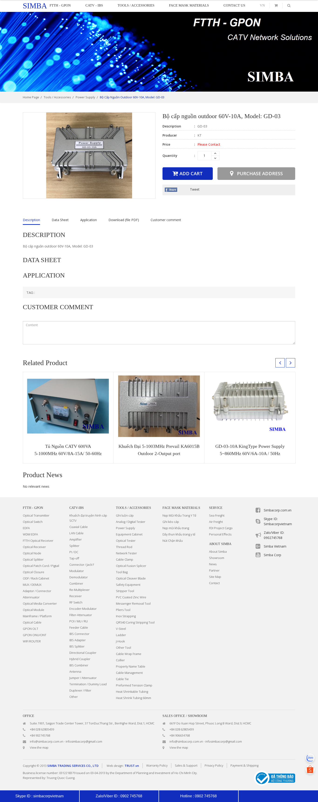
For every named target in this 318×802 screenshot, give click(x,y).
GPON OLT (30, 629)
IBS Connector (79, 634)
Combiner (76, 583)
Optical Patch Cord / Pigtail (41, 566)
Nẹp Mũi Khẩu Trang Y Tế (179, 515)
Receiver (75, 596)
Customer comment (166, 220)
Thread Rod (124, 547)
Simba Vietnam (275, 546)
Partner (214, 570)
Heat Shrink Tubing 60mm (133, 698)
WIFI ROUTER (32, 641)
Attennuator (31, 597)
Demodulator (78, 577)
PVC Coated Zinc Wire (131, 597)
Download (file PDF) (123, 220)
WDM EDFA (30, 534)
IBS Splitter (77, 646)
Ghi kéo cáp (170, 522)
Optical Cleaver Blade (131, 578)
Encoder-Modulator (83, 609)
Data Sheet (60, 220)
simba (35, 6)
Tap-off (74, 558)
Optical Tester (125, 540)
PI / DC (73, 552)
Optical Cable (32, 622)
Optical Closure (33, 572)
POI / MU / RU (78, 621)
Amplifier (75, 539)
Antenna (75, 671)
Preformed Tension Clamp (134, 685)
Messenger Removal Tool (133, 603)
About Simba (218, 551)
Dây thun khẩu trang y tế (178, 534)
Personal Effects (220, 534)
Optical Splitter (33, 559)
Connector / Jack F (81, 564)
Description (31, 220)
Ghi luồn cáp (125, 515)
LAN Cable (76, 533)
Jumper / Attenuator (83, 678)
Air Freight (216, 522)
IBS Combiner (78, 665)
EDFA (26, 528)
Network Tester (126, 553)
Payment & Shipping (244, 765)
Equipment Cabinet (129, 534)
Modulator (76, 571)
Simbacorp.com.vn (277, 510)
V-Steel (121, 629)
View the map (39, 747)
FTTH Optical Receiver (38, 540)
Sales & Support (186, 765)
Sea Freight (216, 515)
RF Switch (75, 602)
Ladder (121, 635)
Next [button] (290, 362)
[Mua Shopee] (310, 769)
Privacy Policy (214, 765)
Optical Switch (33, 522)
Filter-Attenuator (80, 615)
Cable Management (129, 673)
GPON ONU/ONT (34, 635)
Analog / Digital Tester (130, 522)
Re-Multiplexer (79, 590)
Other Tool (123, 647)
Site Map (215, 577)
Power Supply (125, 528)
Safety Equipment (128, 585)
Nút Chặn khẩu (172, 540)
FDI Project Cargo (221, 528)
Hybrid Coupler (79, 659)
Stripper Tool (125, 591)
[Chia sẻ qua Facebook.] (171, 189)
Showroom (216, 558)
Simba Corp (272, 555)
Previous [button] (280, 362)
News (213, 564)
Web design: (115, 766)
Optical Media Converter (40, 603)
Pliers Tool (123, 610)
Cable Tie (122, 679)
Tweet (195, 189)
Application (88, 220)
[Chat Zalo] (310, 758)
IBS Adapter (77, 640)
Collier (120, 660)
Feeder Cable (78, 627)
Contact (214, 583)
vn (262, 5)
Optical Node (32, 553)
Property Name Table (130, 666)
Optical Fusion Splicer (131, 566)
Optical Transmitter (36, 515)
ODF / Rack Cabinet (36, 578)
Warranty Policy (157, 765)
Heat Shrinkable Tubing (132, 691)
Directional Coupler (82, 653)
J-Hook (120, 641)
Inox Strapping (126, 616)
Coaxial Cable (78, 527)
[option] (159, 52)
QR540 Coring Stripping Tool (135, 622)
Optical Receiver (34, 547)
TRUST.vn (132, 766)
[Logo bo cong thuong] (274, 777)
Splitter (74, 546)
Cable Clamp (124, 559)
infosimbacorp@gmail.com (84, 741)
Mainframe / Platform (37, 616)
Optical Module (33, 610)
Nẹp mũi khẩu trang (175, 528)
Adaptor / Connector (37, 591)
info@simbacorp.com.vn (46, 741)
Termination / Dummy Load (88, 684)
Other (73, 697)
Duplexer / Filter (80, 690)
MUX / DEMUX (32, 585)
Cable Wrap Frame (128, 654)
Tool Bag (122, 572)
